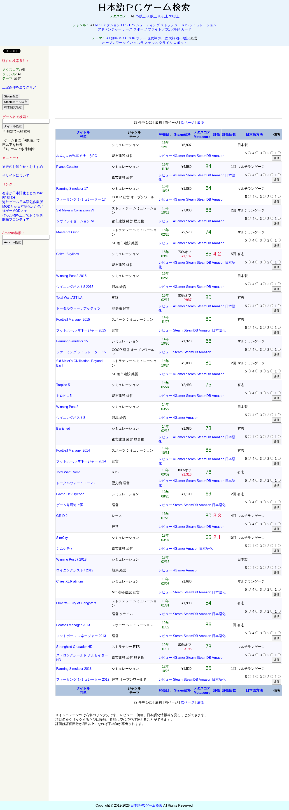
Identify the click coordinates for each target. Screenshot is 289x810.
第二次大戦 (166, 38)
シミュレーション (203, 25)
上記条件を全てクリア (19, 87)
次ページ (187, 122)
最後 (200, 122)
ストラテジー (171, 25)
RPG (98, 25)
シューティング (148, 25)
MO (121, 38)
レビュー (165, 156)
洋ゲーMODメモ (14, 211)
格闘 (176, 29)
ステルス (151, 43)
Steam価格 (182, 134)
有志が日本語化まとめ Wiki (22, 193)
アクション (111, 25)
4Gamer (179, 156)
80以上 (152, 16)
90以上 (174, 16)
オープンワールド (115, 43)
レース (127, 29)
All (108, 38)
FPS (124, 25)
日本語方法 (254, 134)
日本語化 (219, 330)
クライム (165, 43)
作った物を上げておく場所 (22, 215)
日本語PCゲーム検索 (146, 805)
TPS (131, 25)
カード (186, 29)
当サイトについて (15, 175)
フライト (154, 29)
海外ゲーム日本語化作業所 (22, 202)
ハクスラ (137, 43)
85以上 (163, 16)
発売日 (164, 134)
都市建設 (183, 38)
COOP (130, 38)
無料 (114, 38)
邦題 (83, 137)
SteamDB (204, 156)
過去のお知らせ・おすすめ (22, 166)
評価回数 (229, 134)
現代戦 (152, 38)
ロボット (180, 43)
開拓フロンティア (15, 219)
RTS (185, 25)
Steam (191, 156)
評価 (216, 134)
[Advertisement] (24, 317)
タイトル (83, 132)
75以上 (140, 16)
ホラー (141, 38)
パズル (167, 29)
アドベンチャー (109, 29)
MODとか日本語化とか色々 (23, 206)
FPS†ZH (8, 197)
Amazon (218, 156)
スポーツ (140, 29)
